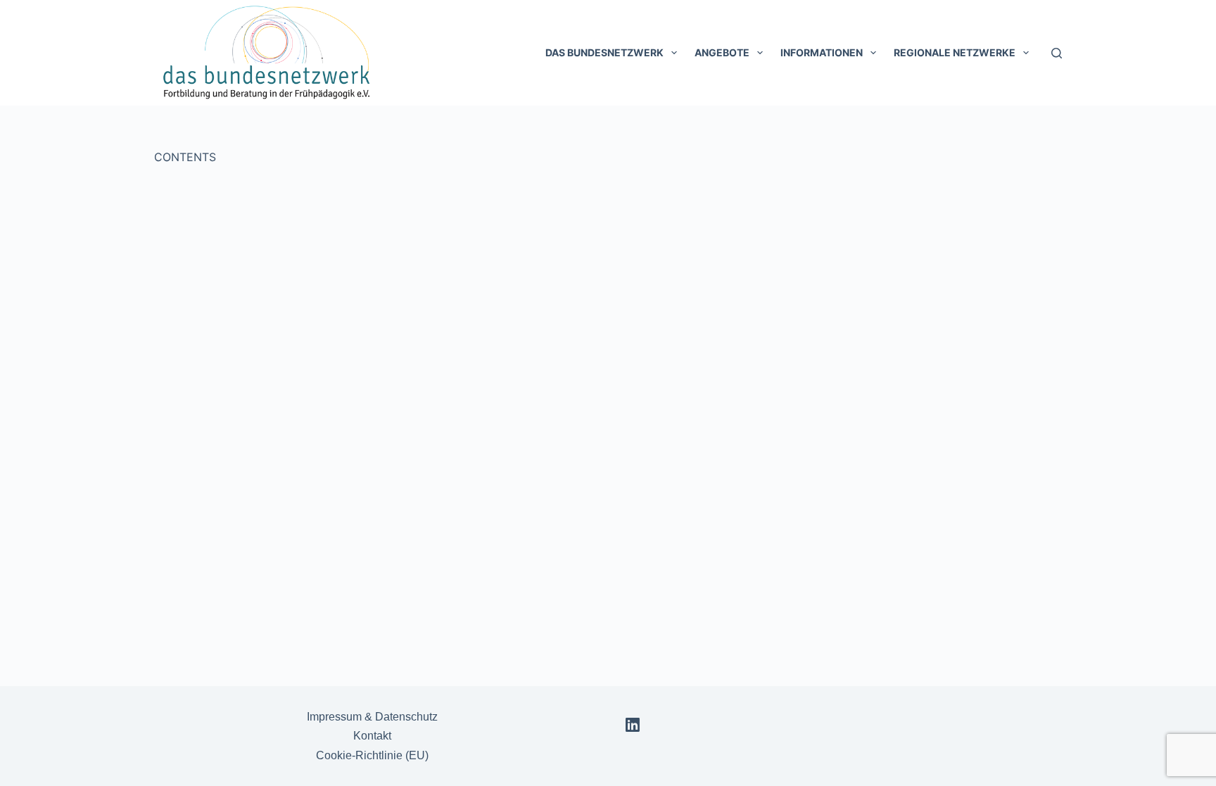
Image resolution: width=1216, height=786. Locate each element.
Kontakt (372, 736)
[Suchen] (1056, 53)
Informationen (821, 52)
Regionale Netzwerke (954, 52)
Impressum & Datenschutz (372, 717)
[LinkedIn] (633, 725)
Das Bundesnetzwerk (604, 52)
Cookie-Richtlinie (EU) (372, 755)
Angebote (722, 52)
